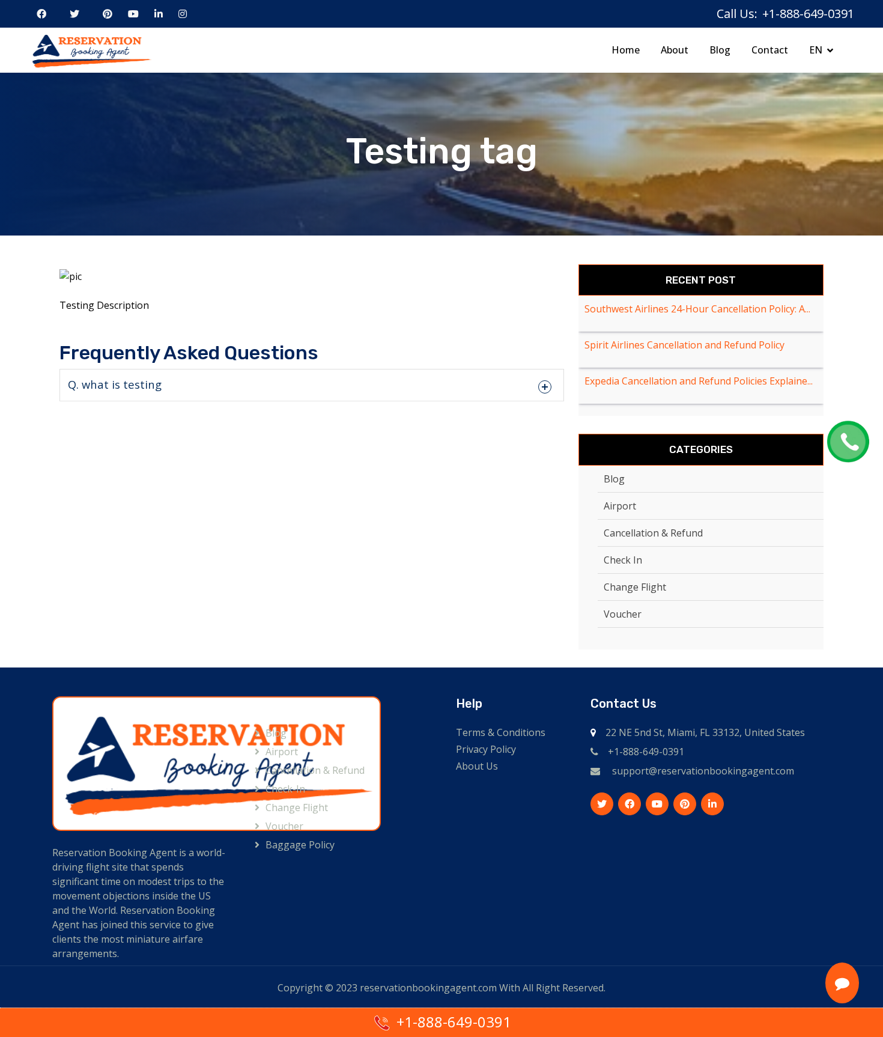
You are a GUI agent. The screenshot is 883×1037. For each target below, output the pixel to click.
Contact (769, 49)
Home (625, 49)
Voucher (623, 614)
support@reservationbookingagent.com (703, 770)
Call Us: (737, 13)
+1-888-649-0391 (646, 751)
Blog (719, 49)
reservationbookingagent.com (428, 987)
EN (815, 49)
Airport (620, 505)
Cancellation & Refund (653, 533)
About (674, 49)
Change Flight (635, 587)
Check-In (285, 788)
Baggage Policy (300, 844)
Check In (623, 560)
